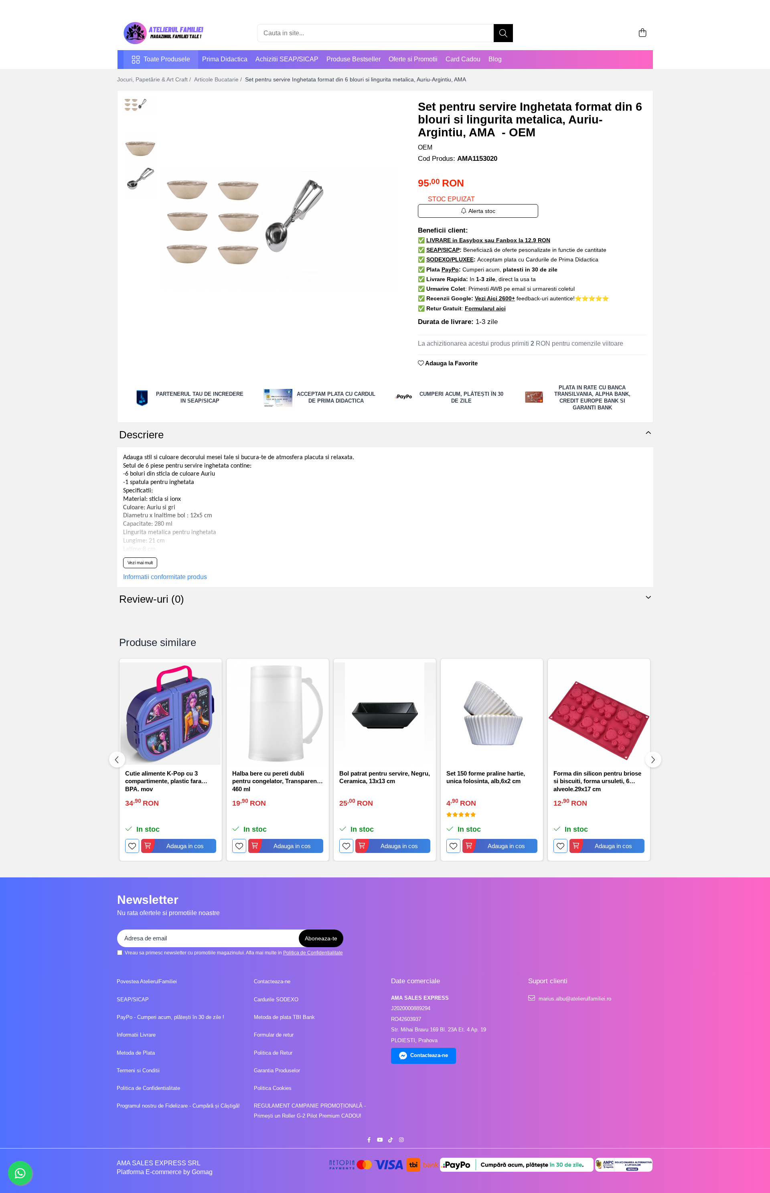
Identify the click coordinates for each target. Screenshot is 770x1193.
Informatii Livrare (136, 1035)
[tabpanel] (280, 228)
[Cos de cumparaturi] (642, 33)
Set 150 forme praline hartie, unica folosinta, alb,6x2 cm (485, 777)
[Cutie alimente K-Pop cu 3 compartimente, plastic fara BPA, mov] (171, 713)
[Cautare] (503, 33)
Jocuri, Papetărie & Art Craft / (154, 79)
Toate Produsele (167, 59)
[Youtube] (379, 1140)
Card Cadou (463, 59)
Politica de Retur (273, 1053)
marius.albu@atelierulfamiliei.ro (574, 999)
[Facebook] (368, 1140)
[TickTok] (390, 1140)
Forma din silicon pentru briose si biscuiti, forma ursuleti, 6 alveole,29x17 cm (597, 780)
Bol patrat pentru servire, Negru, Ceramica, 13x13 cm (384, 777)
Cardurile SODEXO (276, 1000)
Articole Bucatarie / (218, 79)
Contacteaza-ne (272, 981)
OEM (425, 147)
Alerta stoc (481, 211)
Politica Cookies (273, 1088)
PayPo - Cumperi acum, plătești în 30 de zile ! (170, 1017)
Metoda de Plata (136, 1053)
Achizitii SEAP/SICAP (286, 59)
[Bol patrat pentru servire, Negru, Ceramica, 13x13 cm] (385, 713)
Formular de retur (274, 1035)
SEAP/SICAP (133, 1000)
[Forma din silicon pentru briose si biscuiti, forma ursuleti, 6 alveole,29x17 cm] (599, 713)
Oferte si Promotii (413, 59)
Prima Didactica (224, 59)
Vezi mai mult (140, 562)
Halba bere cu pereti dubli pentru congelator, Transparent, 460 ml (276, 780)
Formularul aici (485, 308)
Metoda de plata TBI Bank (284, 1017)
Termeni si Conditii (138, 1070)
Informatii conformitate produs (165, 576)
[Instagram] (401, 1140)
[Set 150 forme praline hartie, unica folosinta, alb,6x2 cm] (492, 713)
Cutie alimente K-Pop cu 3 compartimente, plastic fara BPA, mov (163, 780)
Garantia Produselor (277, 1070)
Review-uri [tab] (151, 599)
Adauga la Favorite (451, 363)
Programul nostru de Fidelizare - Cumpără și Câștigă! (178, 1106)
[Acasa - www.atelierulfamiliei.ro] (164, 33)
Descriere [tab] (141, 435)
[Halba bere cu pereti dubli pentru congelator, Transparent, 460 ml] (278, 713)
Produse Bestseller (353, 59)
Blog (495, 59)
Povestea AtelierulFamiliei (147, 981)
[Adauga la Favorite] (132, 846)
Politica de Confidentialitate (313, 953)
